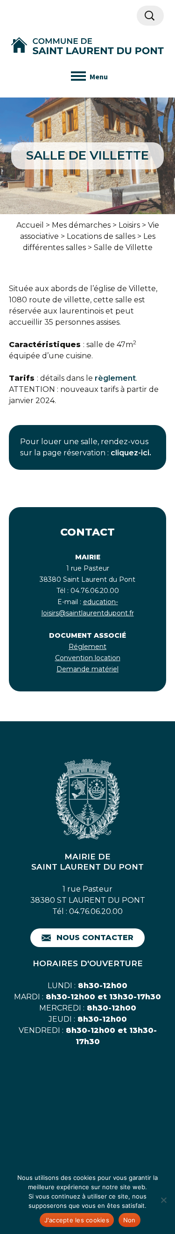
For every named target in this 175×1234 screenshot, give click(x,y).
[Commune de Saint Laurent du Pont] (87, 46)
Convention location (87, 658)
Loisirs (129, 225)
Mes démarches (81, 225)
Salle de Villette (123, 247)
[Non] (163, 1200)
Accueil (30, 225)
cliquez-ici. (131, 452)
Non (129, 1220)
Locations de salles (101, 236)
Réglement (87, 646)
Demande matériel (87, 669)
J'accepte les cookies (76, 1220)
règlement (115, 378)
